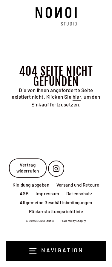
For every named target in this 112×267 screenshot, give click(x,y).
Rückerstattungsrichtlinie (56, 211)
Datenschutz (79, 193)
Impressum (47, 193)
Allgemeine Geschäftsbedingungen (56, 202)
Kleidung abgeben (31, 184)
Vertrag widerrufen (27, 167)
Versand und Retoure (77, 184)
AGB (24, 193)
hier (77, 97)
